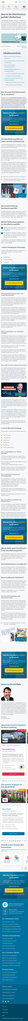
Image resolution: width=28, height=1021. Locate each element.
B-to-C (17, 606)
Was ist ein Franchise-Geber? (9, 958)
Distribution (16, 580)
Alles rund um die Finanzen (8, 946)
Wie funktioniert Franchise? (8, 921)
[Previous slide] (22, 868)
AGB (3, 1015)
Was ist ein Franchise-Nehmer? (9, 960)
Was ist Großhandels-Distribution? (14, 85)
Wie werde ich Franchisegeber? (9, 972)
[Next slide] (26, 868)
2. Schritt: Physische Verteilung (13, 76)
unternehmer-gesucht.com (8, 995)
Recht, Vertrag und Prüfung (8, 948)
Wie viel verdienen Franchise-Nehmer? (11, 931)
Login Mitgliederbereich (7, 980)
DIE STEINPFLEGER (8, 749)
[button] (20, 2)
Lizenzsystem (11, 516)
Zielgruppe (11, 324)
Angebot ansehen (13, 774)
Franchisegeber (10, 402)
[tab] (4, 780)
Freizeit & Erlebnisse (16, 805)
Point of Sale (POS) (21, 171)
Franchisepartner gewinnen (8, 975)
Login (24, 2)
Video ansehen (21, 195)
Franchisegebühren (13, 376)
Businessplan (21, 167)
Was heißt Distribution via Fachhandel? (15, 82)
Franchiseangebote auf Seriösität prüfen (11, 929)
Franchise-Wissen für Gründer (9, 941)
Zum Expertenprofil (5, 718)
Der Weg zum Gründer (7, 938)
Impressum (5, 1009)
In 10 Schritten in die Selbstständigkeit (11, 926)
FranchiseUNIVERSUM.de (8, 998)
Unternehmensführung (7, 943)
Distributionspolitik (20, 176)
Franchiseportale (6, 420)
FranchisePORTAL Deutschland (9, 989)
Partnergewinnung (19, 412)
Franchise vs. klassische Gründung (10, 924)
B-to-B (21, 583)
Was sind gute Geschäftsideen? (9, 955)
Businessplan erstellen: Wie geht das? (11, 965)
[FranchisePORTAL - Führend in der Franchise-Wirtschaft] (3, 2)
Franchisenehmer (19, 241)
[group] (6, 859)
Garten (3, 745)
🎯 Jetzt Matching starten (14, 128)
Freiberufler (14, 602)
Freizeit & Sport (6, 805)
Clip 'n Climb (6, 809)
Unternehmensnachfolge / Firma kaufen (11, 963)
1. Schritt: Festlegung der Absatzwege (15, 73)
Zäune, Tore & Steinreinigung (14, 745)
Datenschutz (5, 1012)
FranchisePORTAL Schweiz (8, 992)
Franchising (15, 229)
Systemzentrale (16, 372)
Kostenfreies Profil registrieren (9, 977)
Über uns (4, 1006)
